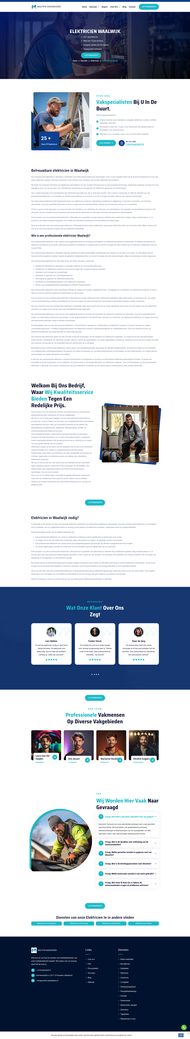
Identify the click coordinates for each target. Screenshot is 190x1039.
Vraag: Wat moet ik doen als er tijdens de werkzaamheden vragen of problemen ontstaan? (127, 884)
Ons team (91, 973)
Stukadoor (124, 1010)
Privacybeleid (92, 968)
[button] (92, 674)
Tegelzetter (124, 1014)
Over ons (91, 959)
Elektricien (124, 973)
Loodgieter (124, 982)
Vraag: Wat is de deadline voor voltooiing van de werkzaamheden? (126, 843)
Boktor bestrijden (126, 959)
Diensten (93, 7)
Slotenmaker (125, 1000)
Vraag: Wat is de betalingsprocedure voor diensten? (128, 863)
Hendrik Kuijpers (141, 758)
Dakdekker (124, 968)
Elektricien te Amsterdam (46, 923)
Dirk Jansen (74, 758)
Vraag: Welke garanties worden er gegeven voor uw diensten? (128, 853)
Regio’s (105, 7)
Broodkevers (125, 964)
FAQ (89, 964)
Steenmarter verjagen (128, 1005)
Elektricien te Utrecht (143, 923)
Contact (132, 7)
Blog (124, 7)
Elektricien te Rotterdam (111, 923)
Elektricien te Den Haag (79, 923)
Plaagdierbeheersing (128, 991)
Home (84, 7)
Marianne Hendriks (110, 758)
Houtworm (124, 978)
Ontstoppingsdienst (128, 987)
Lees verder (105, 143)
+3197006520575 (149, 7)
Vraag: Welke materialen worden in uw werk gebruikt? (129, 873)
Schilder (123, 996)
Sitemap (90, 982)
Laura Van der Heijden (43, 757)
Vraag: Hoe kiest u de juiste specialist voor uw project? (129, 816)
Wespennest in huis (127, 1019)
